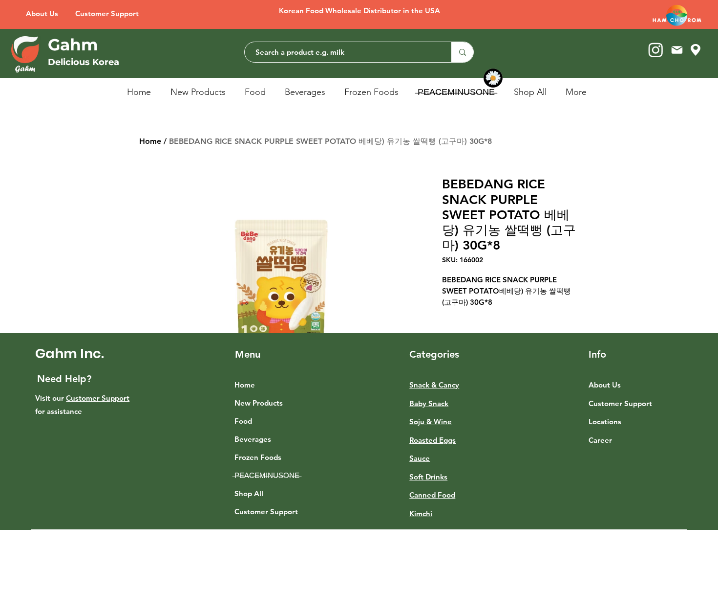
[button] (257, 92)
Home (150, 141)
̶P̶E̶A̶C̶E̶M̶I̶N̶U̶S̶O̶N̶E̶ (266, 475)
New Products (258, 403)
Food (243, 421)
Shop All (248, 493)
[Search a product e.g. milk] (462, 52)
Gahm (73, 44)
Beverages (252, 439)
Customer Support (97, 398)
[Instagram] (655, 49)
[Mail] (676, 49)
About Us (605, 384)
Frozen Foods (257, 457)
